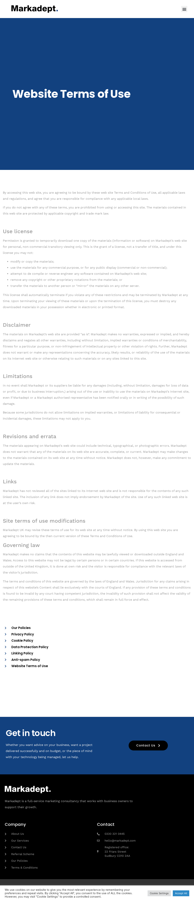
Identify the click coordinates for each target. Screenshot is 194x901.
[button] (184, 9)
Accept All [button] (181, 893)
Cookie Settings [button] (159, 893)
